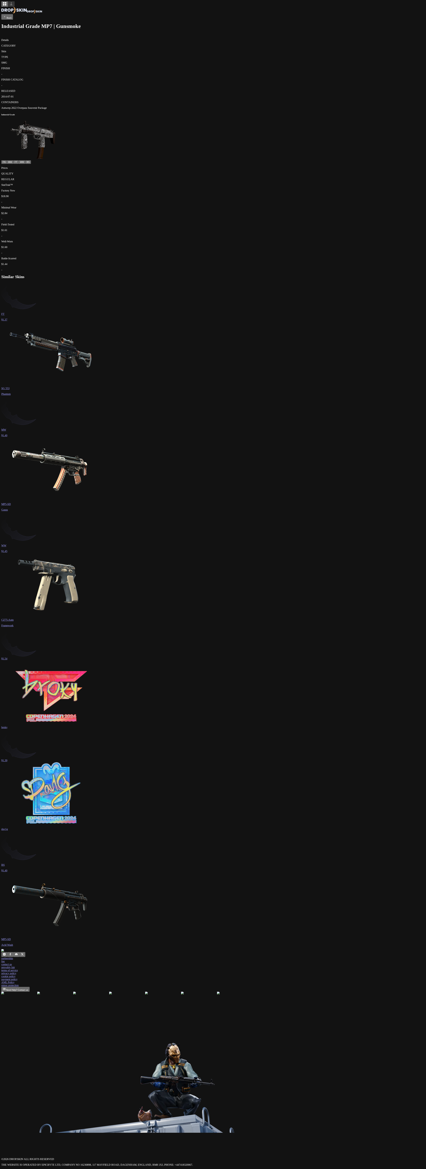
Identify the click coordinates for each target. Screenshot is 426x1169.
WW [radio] (22, 162)
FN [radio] (4, 162)
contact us (6, 964)
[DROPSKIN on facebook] (10, 955)
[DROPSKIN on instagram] (4, 955)
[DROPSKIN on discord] (16, 955)
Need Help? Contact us (17, 990)
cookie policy (8, 976)
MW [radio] (10, 162)
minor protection (10, 985)
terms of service (9, 970)
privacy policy (8, 973)
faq (3, 961)
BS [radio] (28, 162)
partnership (7, 958)
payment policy (9, 979)
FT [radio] (16, 162)
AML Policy (7, 982)
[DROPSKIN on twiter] (22, 955)
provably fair (8, 967)
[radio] (4, 4)
